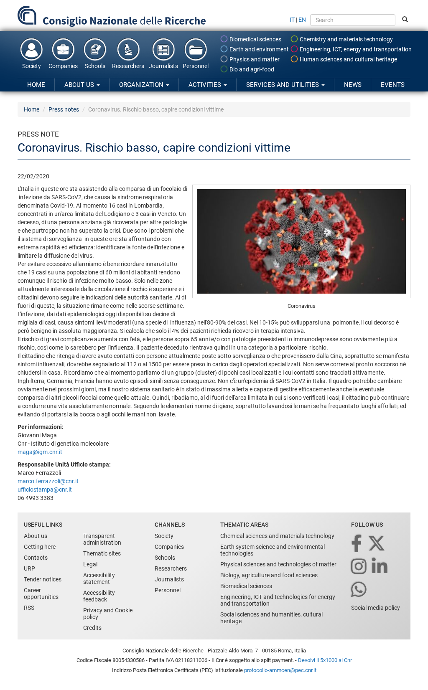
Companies (63, 66)
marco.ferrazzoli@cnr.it (48, 481)
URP (29, 568)
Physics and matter (254, 59)
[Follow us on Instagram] (359, 567)
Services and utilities (283, 85)
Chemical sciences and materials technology (277, 536)
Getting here (40, 546)
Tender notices (42, 579)
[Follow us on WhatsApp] (359, 590)
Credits (92, 627)
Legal (90, 564)
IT (292, 19)
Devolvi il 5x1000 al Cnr (325, 660)
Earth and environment (258, 49)
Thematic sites (102, 553)
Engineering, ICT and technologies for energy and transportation (277, 600)
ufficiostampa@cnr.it (45, 489)
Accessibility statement (99, 578)
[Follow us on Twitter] (377, 544)
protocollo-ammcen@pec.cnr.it (280, 670)
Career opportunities (41, 593)
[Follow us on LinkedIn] (380, 567)
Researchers (128, 66)
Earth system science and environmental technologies (272, 550)
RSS (29, 607)
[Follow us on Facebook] (357, 544)
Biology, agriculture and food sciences (269, 575)
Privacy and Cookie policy (107, 613)
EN (302, 19)
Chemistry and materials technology (345, 39)
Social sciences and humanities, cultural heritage (271, 617)
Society (31, 66)
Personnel (196, 66)
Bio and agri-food (251, 69)
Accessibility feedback (99, 596)
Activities (206, 85)
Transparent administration (102, 539)
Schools (95, 66)
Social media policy (375, 607)
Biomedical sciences (254, 39)
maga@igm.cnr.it (40, 452)
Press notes (63, 109)
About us (80, 85)
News (353, 85)
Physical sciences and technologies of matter (278, 564)
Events (393, 85)
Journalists (163, 66)
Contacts (36, 557)
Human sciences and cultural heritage (347, 59)
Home (36, 85)
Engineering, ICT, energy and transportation (355, 49)
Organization (142, 85)
